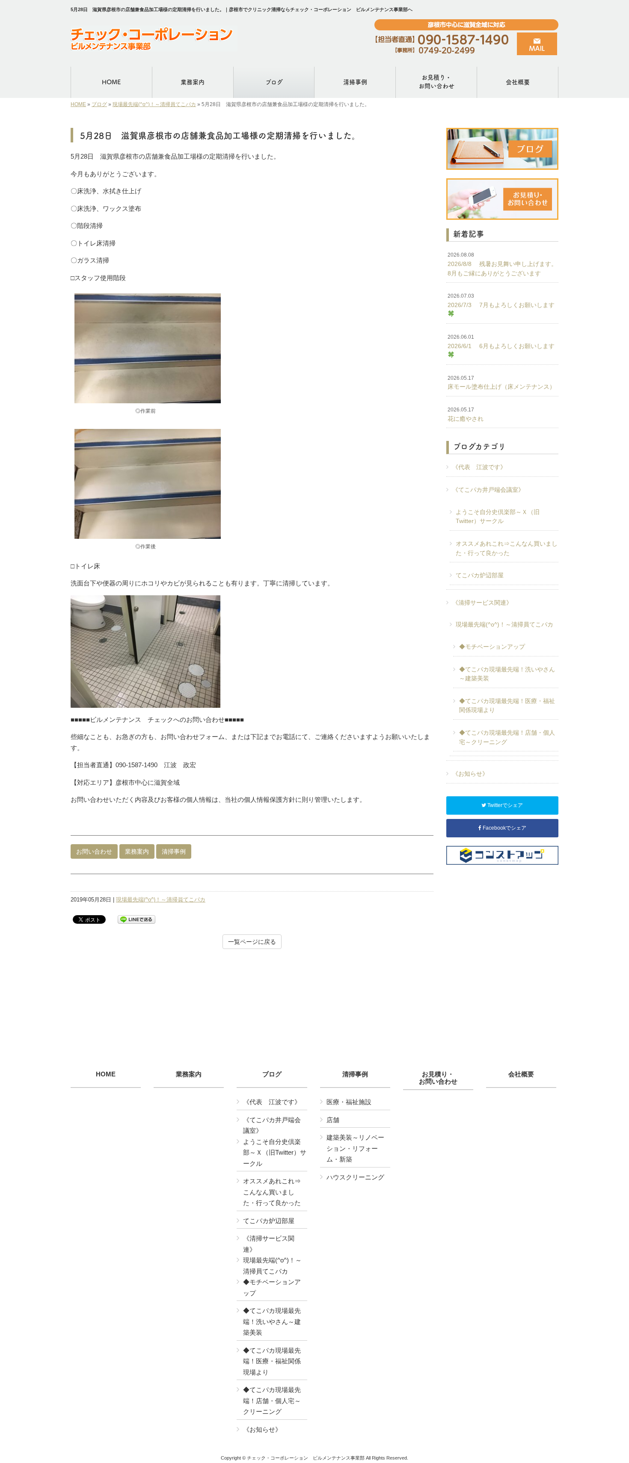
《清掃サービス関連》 (482, 602)
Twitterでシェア (504, 805)
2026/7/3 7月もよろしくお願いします (501, 300)
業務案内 (137, 851)
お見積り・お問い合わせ (438, 1078)
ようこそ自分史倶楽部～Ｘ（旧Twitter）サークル (498, 516)
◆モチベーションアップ (492, 646)
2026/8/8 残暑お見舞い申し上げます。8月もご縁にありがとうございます (502, 264)
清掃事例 (174, 851)
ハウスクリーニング (355, 1177)
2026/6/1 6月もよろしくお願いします (501, 341)
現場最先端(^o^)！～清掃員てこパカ (154, 104)
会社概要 (521, 1074)
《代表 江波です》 (479, 467)
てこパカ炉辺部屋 (480, 575)
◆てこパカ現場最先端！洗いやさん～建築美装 (507, 674)
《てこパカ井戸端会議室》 (488, 489)
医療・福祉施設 (348, 1101)
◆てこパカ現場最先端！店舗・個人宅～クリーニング (507, 737)
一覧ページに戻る (252, 941)
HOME (78, 104)
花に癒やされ (466, 414)
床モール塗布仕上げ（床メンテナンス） (501, 382)
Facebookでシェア (503, 828)
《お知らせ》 (470, 773)
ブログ (99, 104)
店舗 (332, 1119)
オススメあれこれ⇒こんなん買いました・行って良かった (507, 548)
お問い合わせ (94, 851)
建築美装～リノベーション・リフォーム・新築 (355, 1148)
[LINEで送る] (136, 918)
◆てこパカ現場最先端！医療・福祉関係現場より (507, 706)
